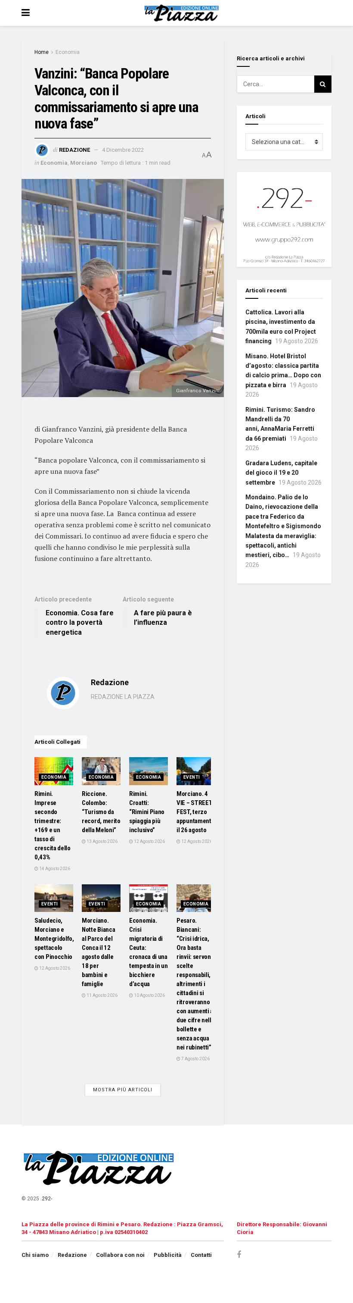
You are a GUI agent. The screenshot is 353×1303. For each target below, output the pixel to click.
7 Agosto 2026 (195, 1058)
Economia (68, 52)
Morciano (83, 163)
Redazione (74, 150)
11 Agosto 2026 (102, 995)
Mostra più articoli (122, 1090)
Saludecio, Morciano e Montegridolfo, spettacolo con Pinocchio (54, 939)
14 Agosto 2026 (54, 868)
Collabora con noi (120, 1255)
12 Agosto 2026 (149, 841)
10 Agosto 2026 (149, 995)
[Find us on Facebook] (239, 1255)
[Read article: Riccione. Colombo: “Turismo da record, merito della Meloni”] (101, 771)
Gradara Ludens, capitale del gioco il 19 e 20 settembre (281, 473)
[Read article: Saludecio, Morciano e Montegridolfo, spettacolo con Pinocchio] (53, 898)
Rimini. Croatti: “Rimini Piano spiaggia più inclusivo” (146, 812)
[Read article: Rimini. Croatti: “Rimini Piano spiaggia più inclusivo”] (148, 771)
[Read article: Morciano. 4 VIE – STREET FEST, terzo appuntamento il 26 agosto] (195, 771)
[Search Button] (322, 84)
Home (41, 52)
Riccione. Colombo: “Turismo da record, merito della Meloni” (101, 812)
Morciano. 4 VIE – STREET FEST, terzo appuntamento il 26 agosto (195, 812)
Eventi (191, 777)
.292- (46, 1199)
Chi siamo (35, 1255)
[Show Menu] (26, 13)
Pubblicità (168, 1255)
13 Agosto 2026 (102, 841)
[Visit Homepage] (182, 13)
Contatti (201, 1255)
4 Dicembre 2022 (123, 150)
